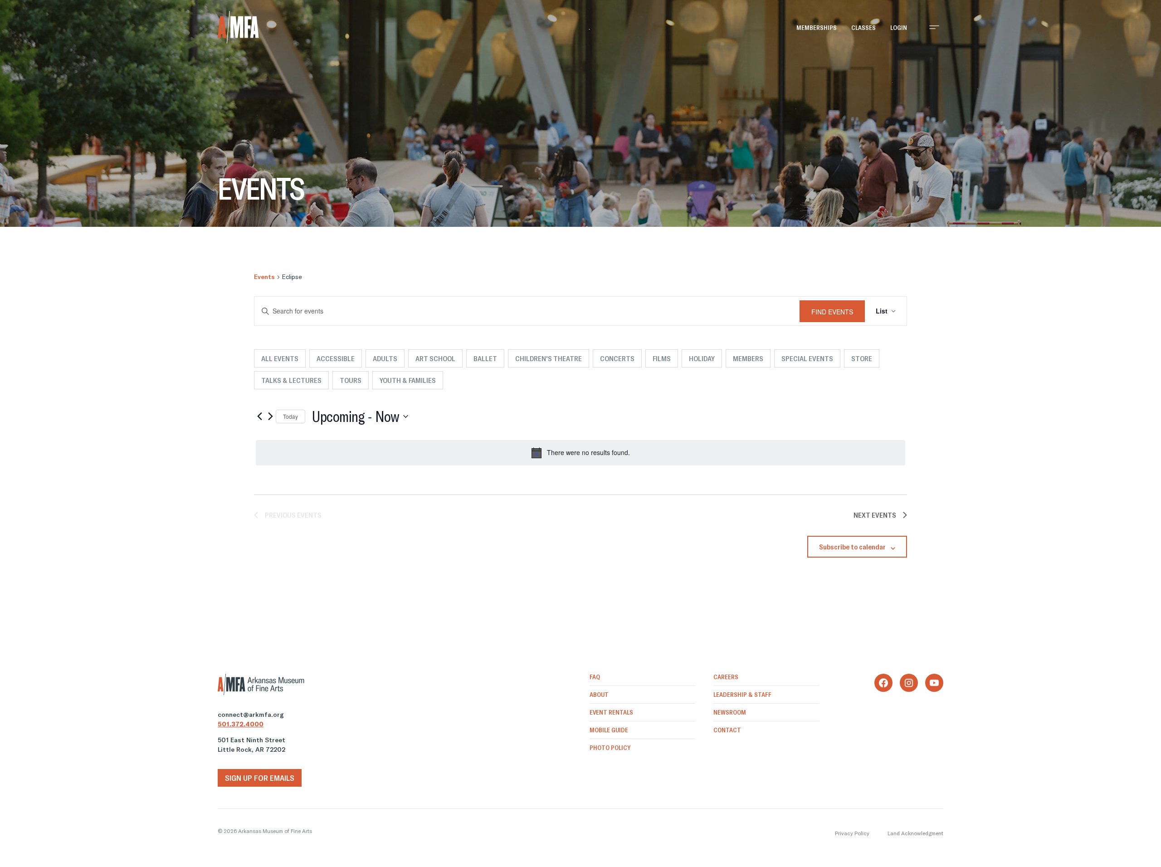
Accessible (336, 358)
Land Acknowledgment (915, 833)
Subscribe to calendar (852, 546)
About (599, 694)
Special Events (807, 358)
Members (748, 358)
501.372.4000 (240, 724)
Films (662, 358)
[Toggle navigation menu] (934, 27)
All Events (279, 358)
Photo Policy (610, 748)
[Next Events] (270, 416)
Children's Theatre (548, 358)
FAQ (595, 677)
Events (264, 277)
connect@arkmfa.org (251, 714)
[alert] (580, 452)
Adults (385, 358)
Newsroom (729, 712)
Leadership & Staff (742, 694)
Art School (435, 358)
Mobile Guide (609, 730)
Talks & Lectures (291, 380)
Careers (725, 677)
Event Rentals (611, 712)
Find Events (832, 311)
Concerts (617, 358)
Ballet (485, 358)
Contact (727, 730)
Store (861, 358)
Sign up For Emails (259, 778)
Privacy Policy (852, 833)
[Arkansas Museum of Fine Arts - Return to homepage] (238, 27)
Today (290, 416)
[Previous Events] (259, 416)
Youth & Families (408, 380)
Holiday (702, 358)
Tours (350, 380)
